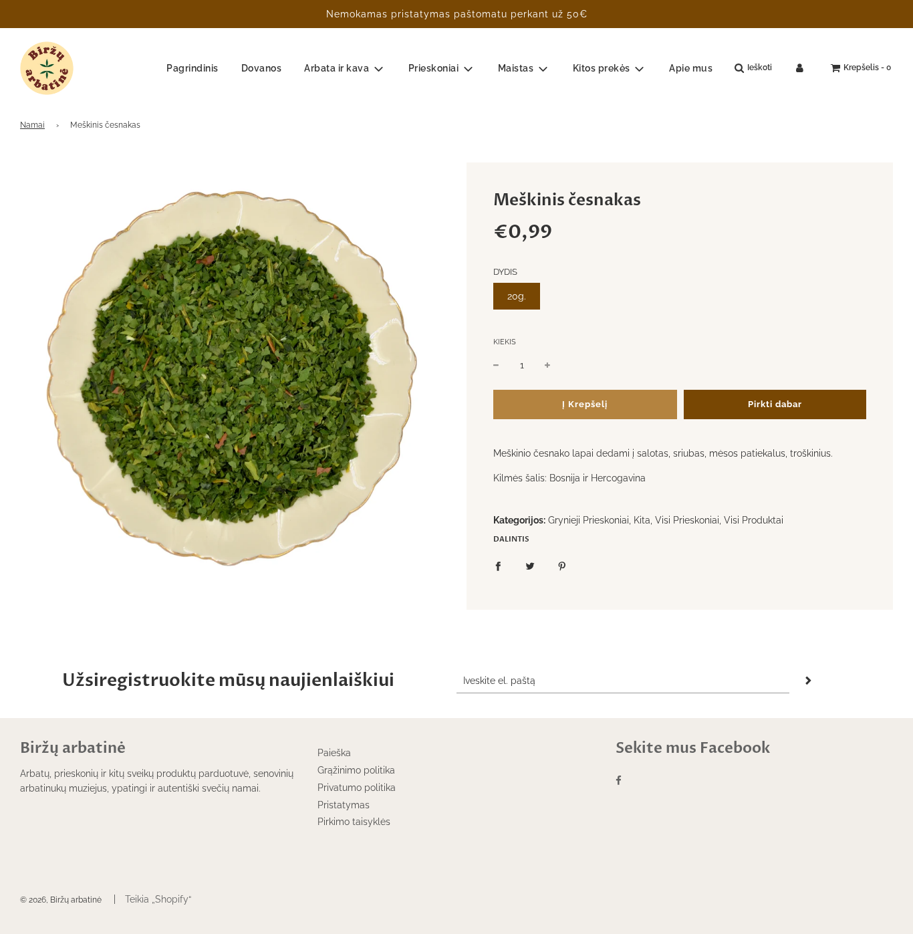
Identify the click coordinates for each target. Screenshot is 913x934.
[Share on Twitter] (530, 565)
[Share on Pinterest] (562, 565)
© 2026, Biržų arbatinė (61, 900)
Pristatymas (343, 805)
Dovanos (261, 68)
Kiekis (504, 342)
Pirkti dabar (775, 404)
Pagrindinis (192, 68)
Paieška (334, 752)
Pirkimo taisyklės (353, 821)
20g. (516, 296)
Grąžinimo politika (356, 770)
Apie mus (690, 68)
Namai (32, 125)
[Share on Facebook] (498, 565)
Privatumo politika (356, 787)
